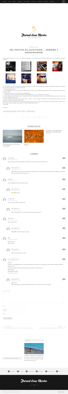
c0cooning (11, 158)
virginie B (11, 218)
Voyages (40, 1)
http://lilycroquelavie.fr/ (13, 273)
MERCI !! (26, 144)
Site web (4, 314)
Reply (64, 158)
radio (23, 111)
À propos (46, 1)
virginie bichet (30, 111)
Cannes (14, 1)
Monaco (20, 1)
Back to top (61, 391)
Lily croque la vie (13, 259)
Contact (52, 1)
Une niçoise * (15, 167)
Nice (9, 1)
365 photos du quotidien (9, 111)
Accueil (5, 1)
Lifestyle (33, 1)
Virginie (17, 58)
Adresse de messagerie (5, 309)
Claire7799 (11, 198)
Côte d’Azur (26, 1)
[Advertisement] (34, 13)
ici (38, 103)
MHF (9, 237)
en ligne (35, 94)
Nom (4, 306)
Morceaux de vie (34, 47)
